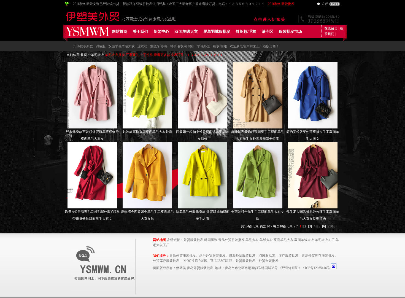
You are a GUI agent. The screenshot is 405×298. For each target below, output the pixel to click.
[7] (329, 226)
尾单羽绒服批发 (216, 31)
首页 (83, 55)
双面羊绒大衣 (186, 31)
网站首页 (119, 31)
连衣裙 (142, 46)
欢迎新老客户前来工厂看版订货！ (254, 46)
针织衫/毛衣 (246, 31)
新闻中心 (161, 31)
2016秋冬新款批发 (281, 4)
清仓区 (267, 31)
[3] (310, 226)
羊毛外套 (203, 46)
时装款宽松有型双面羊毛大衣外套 (147, 132)
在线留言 (330, 28)
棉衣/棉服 (220, 46)
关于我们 (140, 31)
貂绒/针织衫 (159, 46)
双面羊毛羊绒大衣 (121, 46)
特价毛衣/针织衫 (182, 46)
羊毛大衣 (97, 55)
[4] (315, 226)
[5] (319, 226)
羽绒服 (101, 46)
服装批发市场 (290, 31)
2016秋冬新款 (83, 46)
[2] (305, 226)
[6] (324, 226)
